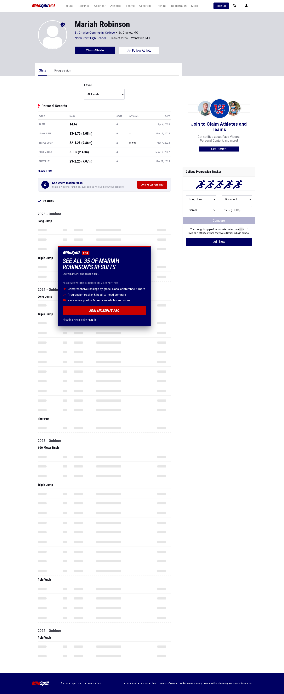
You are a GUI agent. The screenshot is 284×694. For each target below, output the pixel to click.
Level (88, 85)
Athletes (115, 5)
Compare (219, 220)
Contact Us (130, 683)
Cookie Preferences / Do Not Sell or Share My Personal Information (215, 683)
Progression (62, 70)
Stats (42, 70)
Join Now (219, 242)
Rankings (83, 5)
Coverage (145, 5)
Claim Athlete (95, 50)
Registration (179, 5)
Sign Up (221, 5)
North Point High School (90, 38)
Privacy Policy (148, 683)
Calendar (100, 5)
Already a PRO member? (79, 319)
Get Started (218, 149)
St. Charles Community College (95, 32)
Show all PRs (45, 171)
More (194, 5)
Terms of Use (167, 683)
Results (68, 5)
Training (161, 5)
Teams (130, 5)
